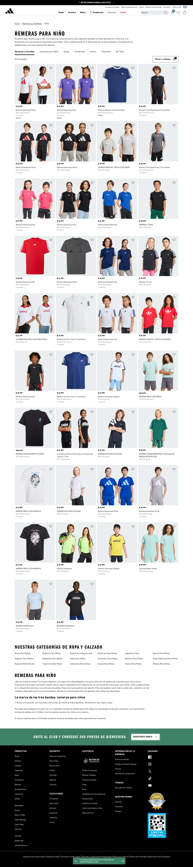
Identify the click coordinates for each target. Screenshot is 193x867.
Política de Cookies (120, 857)
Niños (82, 13)
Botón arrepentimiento (129, 7)
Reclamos (166, 857)
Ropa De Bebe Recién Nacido (25, 664)
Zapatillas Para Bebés (52, 659)
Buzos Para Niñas (133, 664)
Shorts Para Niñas (161, 653)
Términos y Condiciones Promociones (96, 857)
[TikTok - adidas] (163, 778)
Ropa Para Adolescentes (81, 653)
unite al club (176, 7)
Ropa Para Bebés (23, 653)
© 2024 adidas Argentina (96, 864)
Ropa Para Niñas (77, 659)
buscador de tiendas (112, 7)
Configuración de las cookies (34, 857)
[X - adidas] (163, 771)
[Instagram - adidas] (163, 764)
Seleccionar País (154, 857)
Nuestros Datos (53, 857)
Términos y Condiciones (70, 857)
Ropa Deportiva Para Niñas (165, 659)
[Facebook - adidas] (163, 757)
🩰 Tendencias (96, 13)
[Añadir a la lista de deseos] (51, 68)
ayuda (141, 7)
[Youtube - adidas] (163, 785)
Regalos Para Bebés (24, 659)
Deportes (112, 13)
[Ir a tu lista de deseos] (178, 12)
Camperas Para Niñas (80, 664)
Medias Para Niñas (161, 664)
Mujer (61, 13)
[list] (96, 52)
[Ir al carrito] (184, 12)
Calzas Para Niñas (106, 664)
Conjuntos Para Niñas (108, 659)
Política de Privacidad (138, 857)
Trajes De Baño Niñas (52, 664)
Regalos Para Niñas (51, 653)
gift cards (167, 7)
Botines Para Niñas (134, 659)
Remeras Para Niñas (107, 653)
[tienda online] (9, 11)
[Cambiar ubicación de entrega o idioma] (185, 7)
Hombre (72, 13)
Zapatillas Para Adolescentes (132, 653)
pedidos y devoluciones (153, 7)
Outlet (123, 13)
